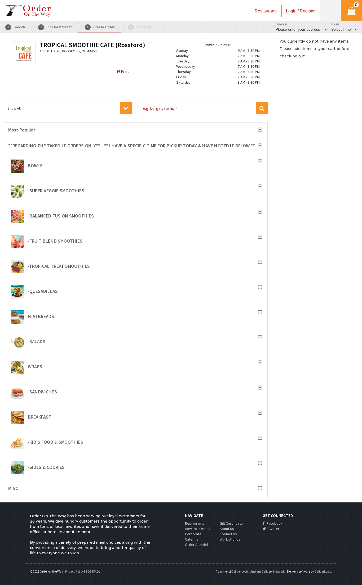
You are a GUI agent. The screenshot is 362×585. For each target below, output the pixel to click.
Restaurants (194, 523)
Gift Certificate (231, 523)
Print (124, 71)
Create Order (101, 27)
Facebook (274, 523)
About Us (227, 528)
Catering (191, 539)
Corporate (193, 534)
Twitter (273, 528)
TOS (88, 571)
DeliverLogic (323, 571)
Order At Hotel (196, 544)
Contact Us (228, 534)
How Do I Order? (197, 528)
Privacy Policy (74, 571)
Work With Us (230, 539)
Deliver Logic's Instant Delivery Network (258, 571)
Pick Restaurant (56, 27)
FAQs (96, 571)
